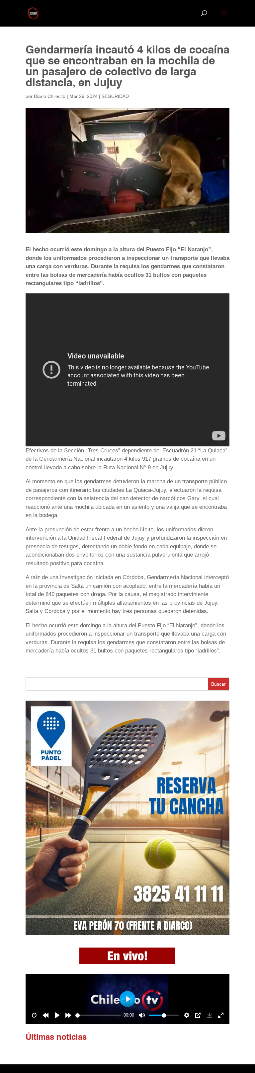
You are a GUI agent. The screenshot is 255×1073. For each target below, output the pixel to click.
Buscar (218, 684)
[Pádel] (127, 933)
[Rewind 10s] (45, 1015)
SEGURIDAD (115, 96)
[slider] (98, 1015)
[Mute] (141, 1015)
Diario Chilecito (49, 96)
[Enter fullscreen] (220, 1015)
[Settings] (186, 1015)
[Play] (57, 1015)
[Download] (209, 1015)
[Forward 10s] (68, 1015)
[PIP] (198, 1015)
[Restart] (34, 1015)
